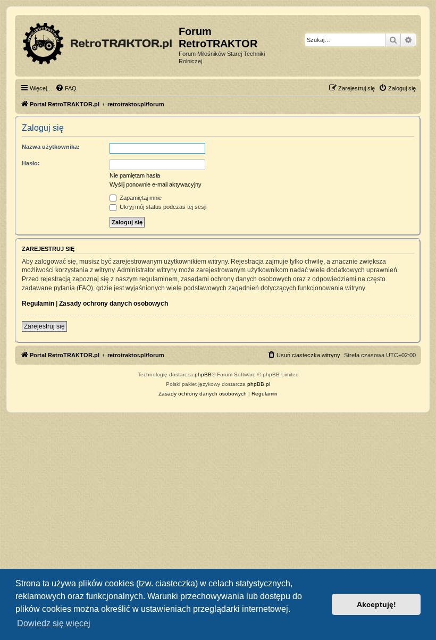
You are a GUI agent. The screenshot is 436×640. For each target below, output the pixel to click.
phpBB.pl (258, 384)
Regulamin (38, 303)
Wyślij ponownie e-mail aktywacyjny (156, 184)
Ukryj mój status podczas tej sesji (162, 207)
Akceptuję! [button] (376, 604)
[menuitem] (66, 88)
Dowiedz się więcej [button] (53, 623)
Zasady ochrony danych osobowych (113, 303)
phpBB (203, 374)
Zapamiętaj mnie (140, 198)
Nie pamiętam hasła (135, 175)
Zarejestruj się (44, 326)
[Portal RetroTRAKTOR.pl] (98, 41)
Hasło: (31, 163)
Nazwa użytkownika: (51, 147)
